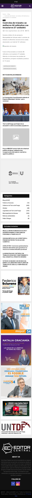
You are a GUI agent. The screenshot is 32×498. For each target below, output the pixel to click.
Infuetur (5, 208)
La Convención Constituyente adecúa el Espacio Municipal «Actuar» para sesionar (16, 99)
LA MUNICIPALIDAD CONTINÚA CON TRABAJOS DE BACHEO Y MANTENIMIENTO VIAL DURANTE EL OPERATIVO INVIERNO (15, 255)
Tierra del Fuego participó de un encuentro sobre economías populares (16, 124)
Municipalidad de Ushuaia (10, 68)
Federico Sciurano (8, 203)
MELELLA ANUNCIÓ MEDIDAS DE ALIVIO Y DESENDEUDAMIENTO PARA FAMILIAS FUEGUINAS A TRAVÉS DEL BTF (15, 232)
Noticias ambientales (9, 216)
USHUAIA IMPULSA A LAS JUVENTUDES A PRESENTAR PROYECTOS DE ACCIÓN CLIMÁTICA (15, 240)
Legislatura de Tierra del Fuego (12, 210)
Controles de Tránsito (9, 66)
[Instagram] (18, 484)
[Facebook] (13, 484)
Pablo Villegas (7, 218)
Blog (4, 20)
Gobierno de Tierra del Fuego (11, 205)
